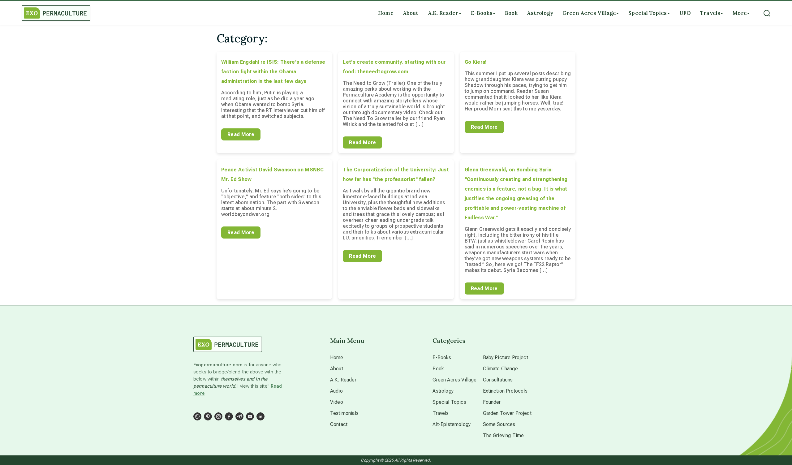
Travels (441, 413)
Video (336, 402)
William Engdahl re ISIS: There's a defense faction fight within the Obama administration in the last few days (273, 71)
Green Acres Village (454, 380)
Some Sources (499, 424)
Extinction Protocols (505, 391)
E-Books (442, 357)
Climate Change (500, 369)
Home (336, 357)
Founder (492, 402)
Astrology (443, 391)
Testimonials (344, 413)
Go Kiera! (476, 62)
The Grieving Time (503, 435)
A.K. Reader (343, 380)
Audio (336, 391)
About (336, 369)
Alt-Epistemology (452, 424)
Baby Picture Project (505, 357)
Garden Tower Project (507, 413)
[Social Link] (197, 416)
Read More (240, 134)
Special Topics (449, 402)
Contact (338, 424)
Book (438, 369)
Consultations (498, 380)
